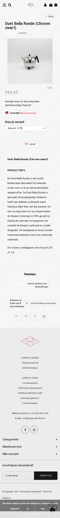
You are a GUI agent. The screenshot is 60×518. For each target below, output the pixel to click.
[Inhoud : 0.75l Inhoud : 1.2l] (25, 128)
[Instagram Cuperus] (34, 429)
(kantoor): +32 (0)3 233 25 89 (34, 413)
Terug (50, 16)
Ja (27, 509)
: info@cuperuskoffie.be (33, 418)
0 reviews (22, 33)
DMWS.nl (6, 498)
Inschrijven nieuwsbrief (17, 465)
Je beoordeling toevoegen (43, 303)
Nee (43, 509)
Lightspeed (36, 491)
